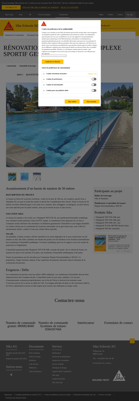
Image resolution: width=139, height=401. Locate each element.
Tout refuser (72, 101)
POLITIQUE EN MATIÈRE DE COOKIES (54, 56)
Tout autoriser (91, 101)
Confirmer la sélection (52, 62)
